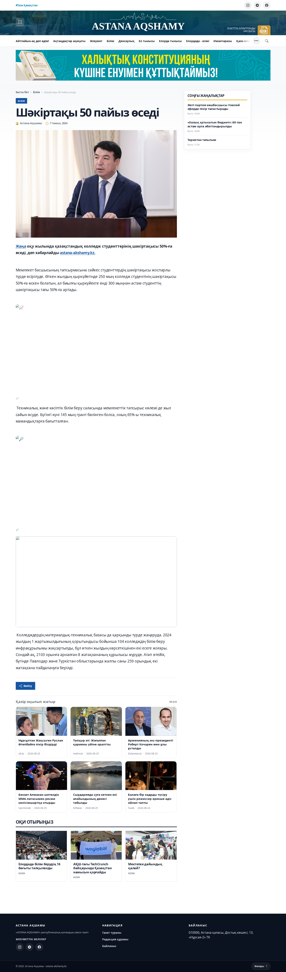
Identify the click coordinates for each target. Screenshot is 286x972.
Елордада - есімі (197, 41)
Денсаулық (126, 41)
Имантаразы (222, 41)
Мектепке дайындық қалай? (145, 866)
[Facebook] (266, 5)
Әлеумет (96, 41)
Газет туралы (111, 932)
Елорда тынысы (170, 41)
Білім (110, 41)
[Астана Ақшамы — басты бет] (143, 22)
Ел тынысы (147, 41)
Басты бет (22, 92)
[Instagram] (248, 5)
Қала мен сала (246, 41)
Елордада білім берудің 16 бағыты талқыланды (39, 866)
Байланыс (109, 946)
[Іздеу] (266, 41)
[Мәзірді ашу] (20, 22)
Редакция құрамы (115, 939)
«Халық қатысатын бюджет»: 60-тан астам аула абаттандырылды (215, 124)
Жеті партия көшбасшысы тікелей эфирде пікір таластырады (214, 107)
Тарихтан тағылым (202, 140)
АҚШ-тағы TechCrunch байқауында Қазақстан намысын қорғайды (92, 868)
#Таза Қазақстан (27, 5)
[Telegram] (257, 5)
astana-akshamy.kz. (77, 252)
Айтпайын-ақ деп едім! (32, 41)
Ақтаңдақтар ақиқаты (69, 41)
